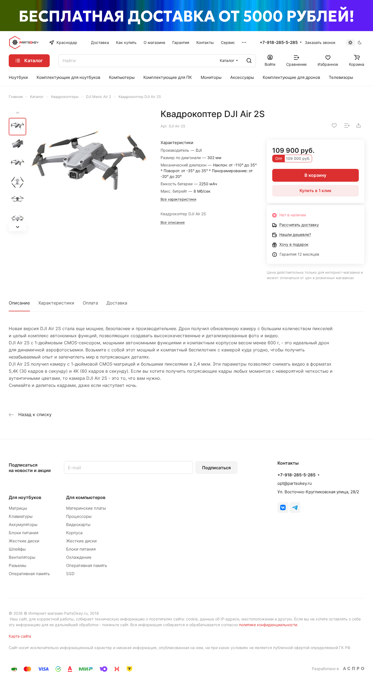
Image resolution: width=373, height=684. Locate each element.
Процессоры (78, 516)
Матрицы (18, 508)
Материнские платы (86, 508)
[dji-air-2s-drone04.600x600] (89, 170)
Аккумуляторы (23, 524)
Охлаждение (78, 557)
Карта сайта (20, 636)
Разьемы (17, 565)
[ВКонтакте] (282, 507)
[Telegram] (294, 507)
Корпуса (74, 532)
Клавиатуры (20, 516)
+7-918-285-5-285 (279, 42)
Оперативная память (29, 573)
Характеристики (56, 303)
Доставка (116, 303)
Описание (19, 303)
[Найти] (249, 60)
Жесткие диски (24, 540)
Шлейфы (17, 549)
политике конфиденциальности (268, 624)
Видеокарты (78, 524)
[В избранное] (334, 125)
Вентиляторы (22, 557)
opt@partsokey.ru (294, 483)
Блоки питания (23, 532)
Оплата (90, 303)
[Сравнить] (347, 125)
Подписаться (216, 467)
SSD (70, 573)
